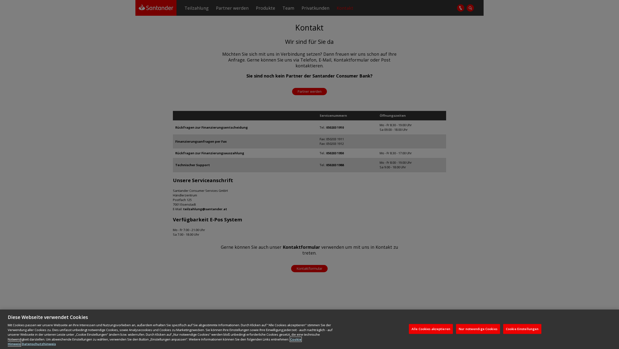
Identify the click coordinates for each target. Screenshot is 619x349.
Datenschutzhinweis (39, 344)
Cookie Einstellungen (522, 328)
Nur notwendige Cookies (478, 328)
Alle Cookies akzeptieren (431, 328)
